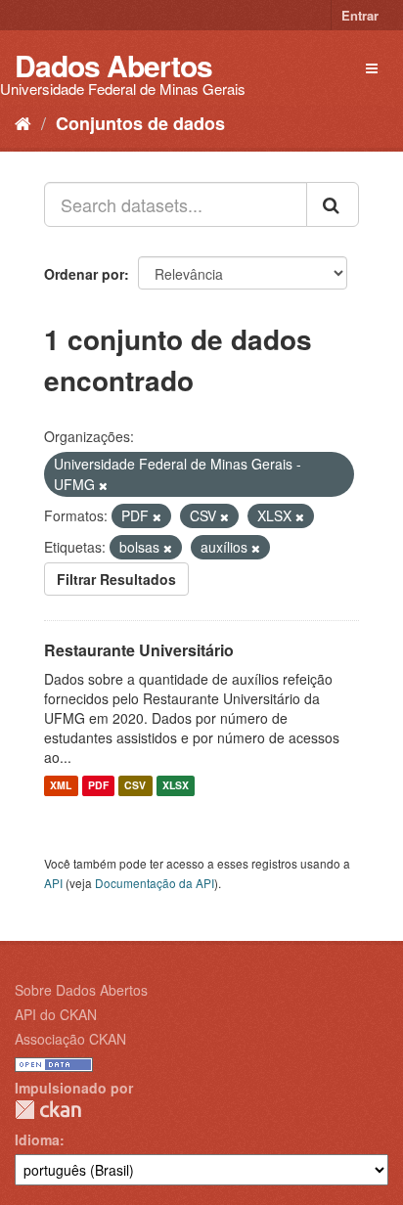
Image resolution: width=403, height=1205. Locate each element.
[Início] (23, 122)
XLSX (175, 786)
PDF (98, 786)
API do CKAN (56, 1014)
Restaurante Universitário (139, 650)
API (53, 882)
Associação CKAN (70, 1039)
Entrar (360, 15)
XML (60, 786)
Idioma (37, 1139)
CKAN (48, 1109)
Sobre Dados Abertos (81, 990)
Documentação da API (154, 882)
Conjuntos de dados (140, 123)
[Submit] (332, 204)
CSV (135, 786)
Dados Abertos (113, 65)
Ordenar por (84, 274)
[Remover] (103, 485)
